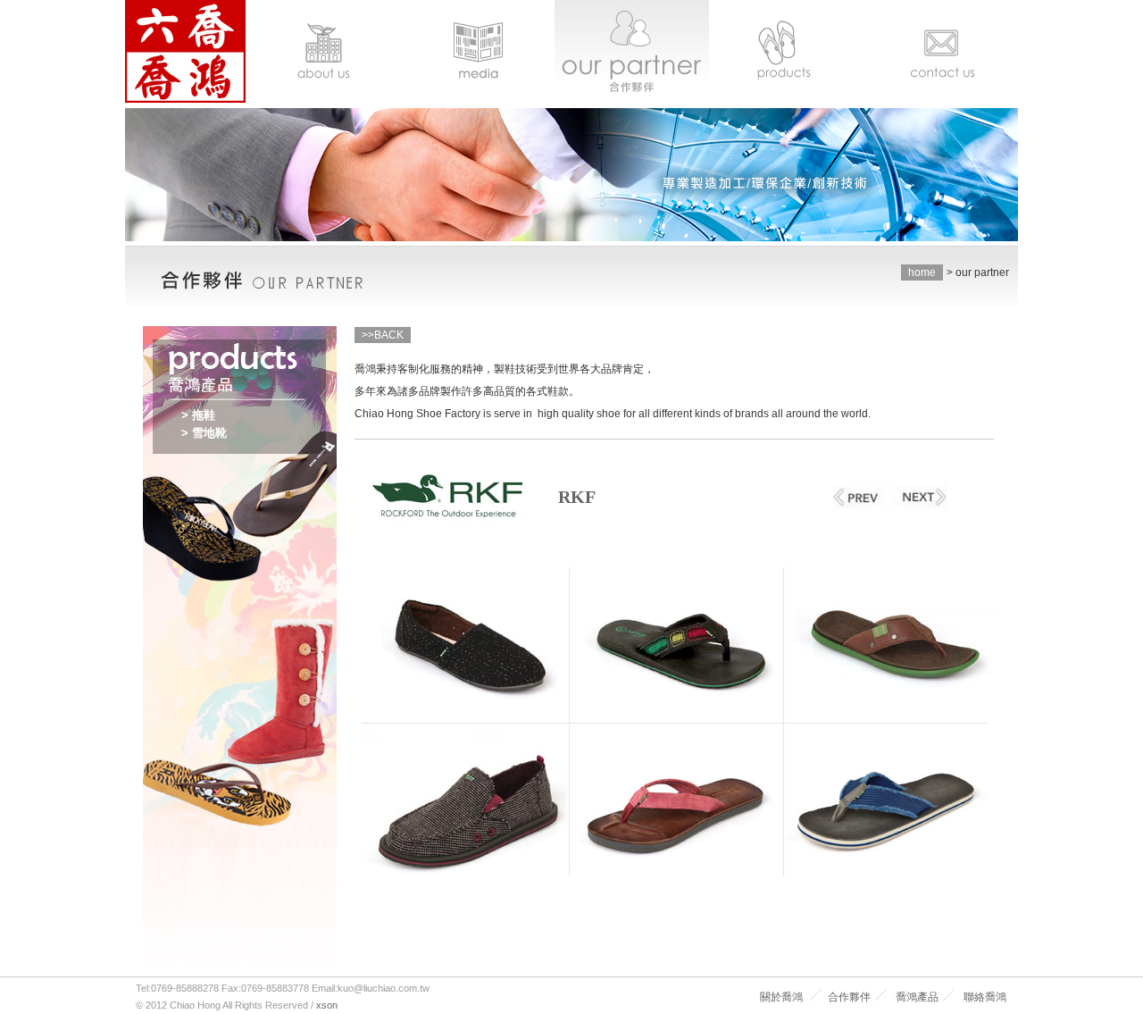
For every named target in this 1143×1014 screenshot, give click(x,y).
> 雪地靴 (204, 433)
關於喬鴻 (781, 997)
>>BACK (383, 335)
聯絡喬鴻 (985, 997)
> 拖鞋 (198, 415)
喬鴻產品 (917, 997)
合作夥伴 (849, 997)
